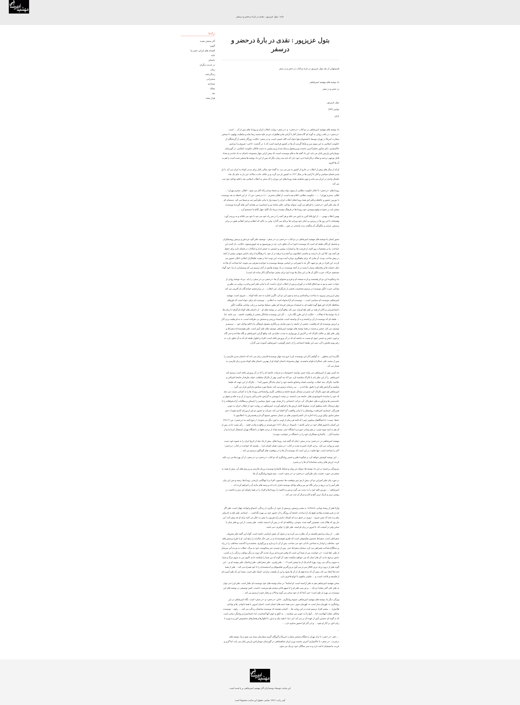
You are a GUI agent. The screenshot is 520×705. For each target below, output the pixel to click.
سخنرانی (211, 79)
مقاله (212, 88)
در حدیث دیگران (207, 65)
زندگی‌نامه (210, 74)
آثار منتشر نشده (207, 41)
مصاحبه (211, 83)
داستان (211, 60)
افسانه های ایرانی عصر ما (203, 50)
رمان (212, 69)
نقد (213, 93)
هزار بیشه (210, 98)
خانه (282, 16)
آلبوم (212, 46)
